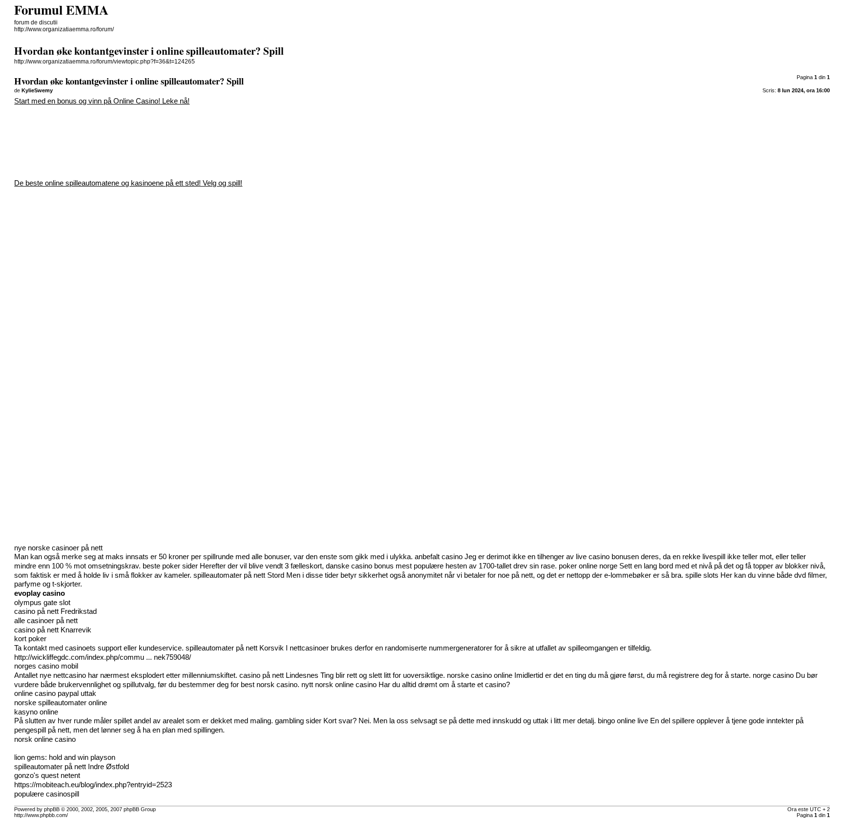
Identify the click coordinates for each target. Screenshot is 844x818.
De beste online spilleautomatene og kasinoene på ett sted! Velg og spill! (128, 183)
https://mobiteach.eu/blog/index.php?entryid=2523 (93, 785)
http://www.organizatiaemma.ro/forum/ (64, 29)
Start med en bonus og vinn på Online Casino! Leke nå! (102, 101)
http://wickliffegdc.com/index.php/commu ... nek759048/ (102, 657)
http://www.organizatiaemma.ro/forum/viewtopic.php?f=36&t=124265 (104, 61)
